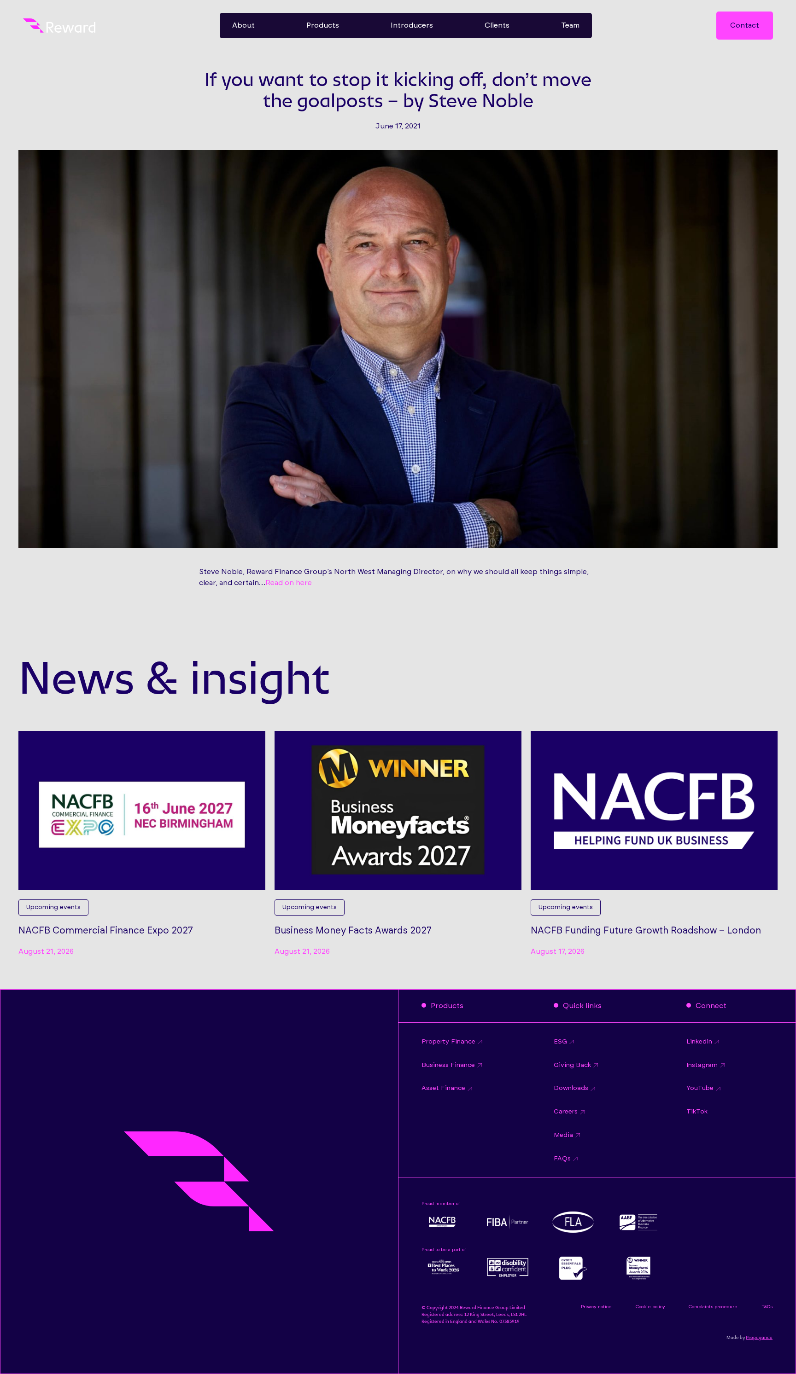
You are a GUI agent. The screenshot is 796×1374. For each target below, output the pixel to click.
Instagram (702, 1065)
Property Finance (448, 1041)
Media (563, 1135)
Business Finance (448, 1065)
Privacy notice (596, 1306)
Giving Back (572, 1065)
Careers (566, 1111)
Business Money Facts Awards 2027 (353, 930)
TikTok (697, 1111)
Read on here (288, 582)
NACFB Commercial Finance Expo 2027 (105, 930)
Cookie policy (650, 1306)
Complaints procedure (713, 1306)
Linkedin (699, 1041)
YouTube (700, 1088)
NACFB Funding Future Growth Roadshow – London (646, 930)
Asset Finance (443, 1088)
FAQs (562, 1158)
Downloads (571, 1088)
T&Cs (767, 1306)
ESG (560, 1041)
